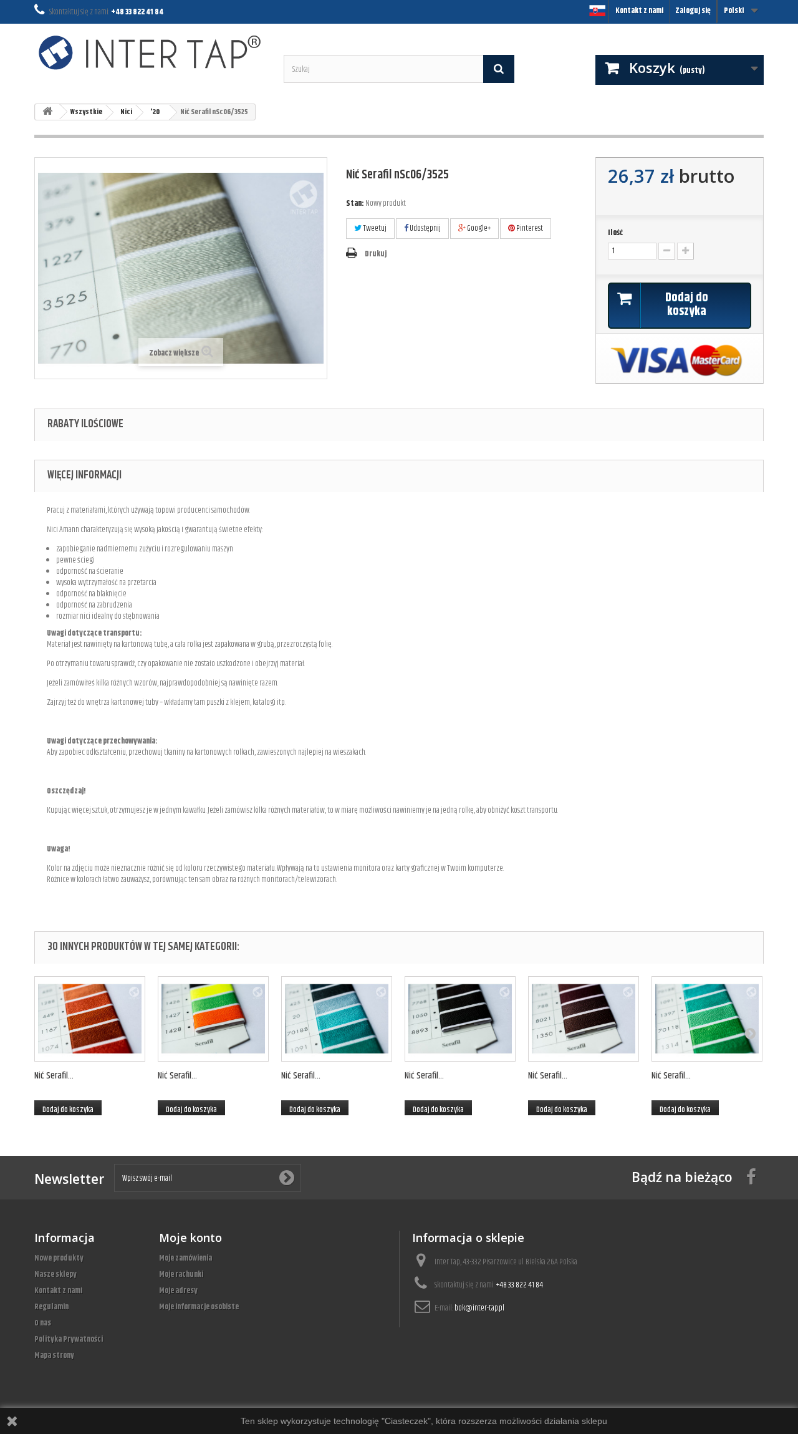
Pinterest (529, 228)
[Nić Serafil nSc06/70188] (336, 1019)
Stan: (355, 203)
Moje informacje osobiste (199, 1307)
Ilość (615, 232)
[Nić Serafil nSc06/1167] (89, 1019)
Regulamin (51, 1307)
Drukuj (376, 254)
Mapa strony (54, 1355)
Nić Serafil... (54, 1075)
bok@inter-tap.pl (479, 1308)
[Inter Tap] (149, 52)
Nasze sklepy (55, 1274)
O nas (42, 1323)
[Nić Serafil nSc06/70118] (706, 1019)
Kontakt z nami (639, 10)
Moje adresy (178, 1290)
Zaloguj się (693, 10)
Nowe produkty (59, 1258)
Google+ (478, 228)
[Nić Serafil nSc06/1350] (583, 1019)
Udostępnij (424, 228)
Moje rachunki (181, 1274)
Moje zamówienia (185, 1258)
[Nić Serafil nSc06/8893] (460, 1019)
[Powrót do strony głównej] (47, 112)
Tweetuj (374, 228)
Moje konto (190, 1237)
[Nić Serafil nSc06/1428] (213, 1019)
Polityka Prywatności (68, 1339)
